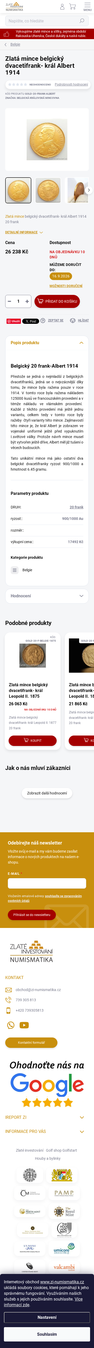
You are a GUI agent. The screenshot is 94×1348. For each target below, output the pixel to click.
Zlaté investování (29, 1150)
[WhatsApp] (9, 1024)
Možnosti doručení (66, 286)
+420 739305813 (30, 1010)
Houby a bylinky (48, 1158)
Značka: (32, 97)
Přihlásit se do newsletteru (31, 915)
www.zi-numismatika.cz (62, 1281)
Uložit (16, 321)
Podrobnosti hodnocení (71, 84)
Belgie (27, 570)
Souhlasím (47, 1334)
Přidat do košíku (61, 301)
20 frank (76, 507)
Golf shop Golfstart (61, 1150)
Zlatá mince (14, 216)
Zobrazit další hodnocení (47, 793)
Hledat (82, 21)
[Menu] (87, 6)
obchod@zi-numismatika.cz (38, 990)
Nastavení (47, 1317)
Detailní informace (21, 232)
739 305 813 (26, 1000)
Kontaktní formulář (31, 1043)
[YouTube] (24, 1024)
